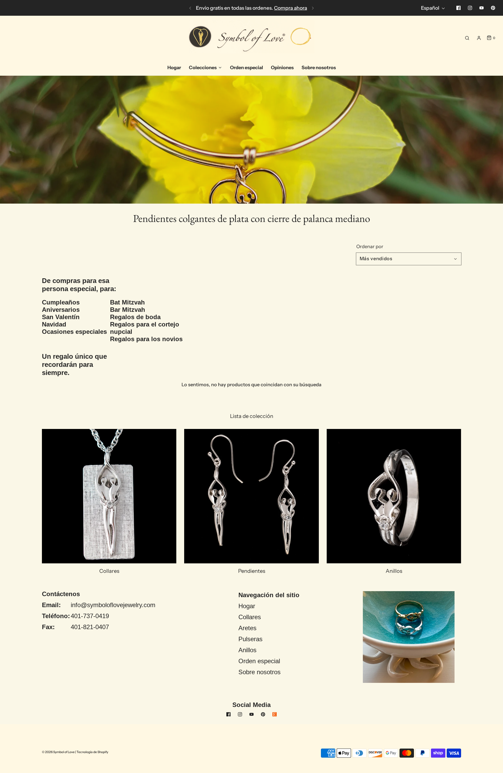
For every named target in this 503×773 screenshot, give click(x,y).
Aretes (247, 628)
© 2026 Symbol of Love (58, 752)
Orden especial (259, 661)
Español (430, 8)
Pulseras (250, 639)
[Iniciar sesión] (479, 38)
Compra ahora (290, 8)
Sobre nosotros (259, 672)
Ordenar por (369, 246)
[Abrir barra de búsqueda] (467, 38)
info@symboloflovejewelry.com (113, 604)
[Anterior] (190, 8)
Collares (109, 571)
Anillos (394, 571)
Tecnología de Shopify (92, 752)
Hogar (246, 605)
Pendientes (251, 571)
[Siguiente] (313, 8)
